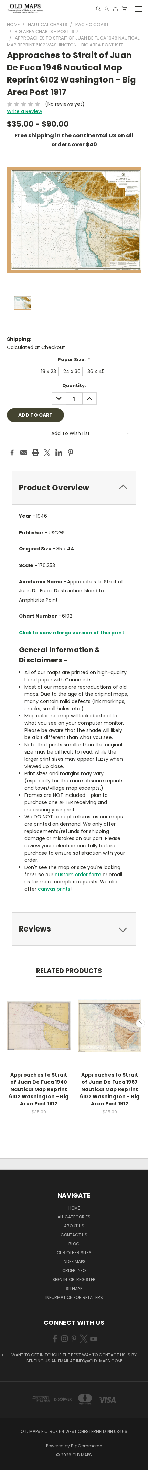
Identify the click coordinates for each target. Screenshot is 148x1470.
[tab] (74, 487)
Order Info (74, 1270)
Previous (7, 1023)
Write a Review (24, 111)
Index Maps (74, 1262)
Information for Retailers (74, 1297)
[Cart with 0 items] (124, 8)
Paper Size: (74, 359)
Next (140, 1023)
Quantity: (74, 385)
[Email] (23, 452)
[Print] (35, 452)
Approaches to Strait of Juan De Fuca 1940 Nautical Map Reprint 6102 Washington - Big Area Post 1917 (38, 1089)
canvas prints (54, 889)
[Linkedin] (58, 452)
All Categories (74, 1217)
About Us (74, 1226)
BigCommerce (86, 1446)
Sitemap (74, 1288)
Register (86, 1279)
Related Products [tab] (69, 971)
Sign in (60, 1279)
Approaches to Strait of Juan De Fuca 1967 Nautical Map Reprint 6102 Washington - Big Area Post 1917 (109, 1089)
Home (74, 1208)
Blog (74, 1244)
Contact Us (74, 1235)
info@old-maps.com (98, 1361)
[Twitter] (47, 452)
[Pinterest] (70, 452)
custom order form (78, 874)
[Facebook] (12, 452)
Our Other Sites (74, 1253)
